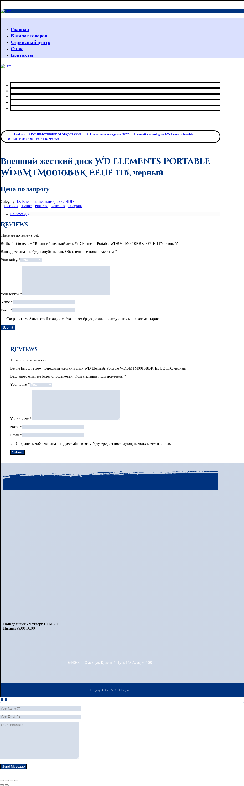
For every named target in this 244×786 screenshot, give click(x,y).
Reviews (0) (19, 214)
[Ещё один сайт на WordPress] (6, 11)
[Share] (7, 780)
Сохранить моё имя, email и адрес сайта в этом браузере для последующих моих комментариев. (84, 319)
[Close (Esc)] (2, 780)
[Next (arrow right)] (7, 785)
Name (7, 302)
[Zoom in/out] (16, 780)
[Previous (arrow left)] (2, 785)
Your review (11, 294)
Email (6, 310)
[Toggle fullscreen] (11, 780)
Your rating (10, 260)
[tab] (115, 214)
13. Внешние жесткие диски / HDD (45, 202)
